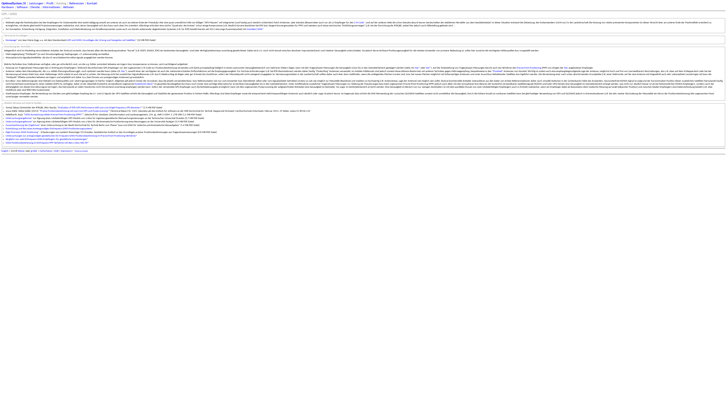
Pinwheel (497, 71)
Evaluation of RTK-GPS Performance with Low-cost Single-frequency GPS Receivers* (100, 107)
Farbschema (46, 151)
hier (566, 68)
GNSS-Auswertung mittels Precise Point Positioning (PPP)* (54, 114)
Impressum (66, 151)
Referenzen (76, 3)
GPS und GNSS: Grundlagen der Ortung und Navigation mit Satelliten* (102, 40)
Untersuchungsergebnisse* (19, 118)
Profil (49, 3)
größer (34, 151)
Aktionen (68, 7)
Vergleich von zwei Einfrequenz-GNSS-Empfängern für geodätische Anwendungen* (47, 139)
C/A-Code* (359, 22)
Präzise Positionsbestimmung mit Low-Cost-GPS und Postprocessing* (74, 111)
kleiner (21, 151)
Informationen (51, 7)
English (5, 151)
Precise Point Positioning (528, 68)
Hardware (8, 7)
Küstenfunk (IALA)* (144, 84)
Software (22, 7)
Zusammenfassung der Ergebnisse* (23, 125)
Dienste (35, 7)
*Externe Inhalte (81, 151)
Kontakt (92, 3)
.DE (14, 3)
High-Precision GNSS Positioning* (22, 132)
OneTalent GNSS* (255, 29)
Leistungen (36, 3)
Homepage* (11, 40)
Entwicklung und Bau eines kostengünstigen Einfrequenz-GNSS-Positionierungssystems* (49, 128)
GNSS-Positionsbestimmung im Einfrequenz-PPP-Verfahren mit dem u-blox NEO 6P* (47, 143)
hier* (417, 68)
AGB (56, 151)
